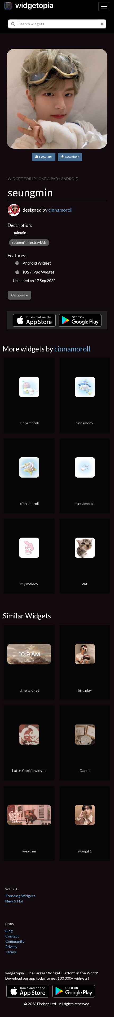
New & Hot (14, 901)
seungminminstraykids (29, 242)
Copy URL (45, 157)
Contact (12, 936)
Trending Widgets (20, 896)
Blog (9, 931)
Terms (10, 952)
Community (14, 941)
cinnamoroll (60, 210)
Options (18, 295)
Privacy (11, 946)
